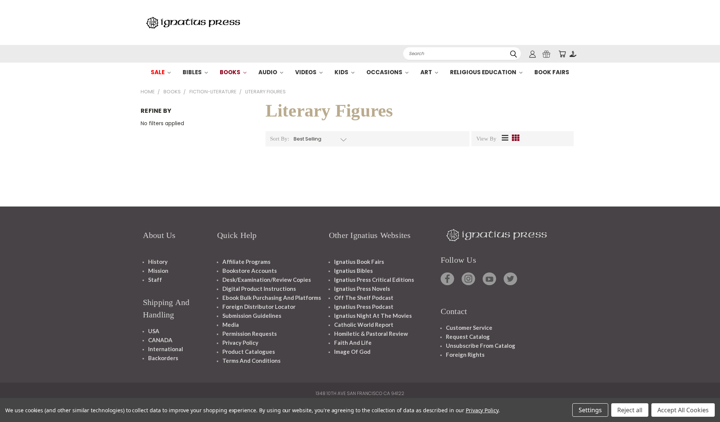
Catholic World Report (363, 324)
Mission (158, 270)
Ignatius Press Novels (362, 288)
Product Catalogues (248, 351)
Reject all (629, 410)
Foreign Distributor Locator (259, 306)
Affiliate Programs (246, 261)
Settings (590, 410)
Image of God (352, 351)
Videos (306, 72)
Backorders (163, 358)
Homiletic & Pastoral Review (371, 333)
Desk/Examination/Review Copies (266, 279)
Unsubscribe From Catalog (480, 345)
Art (426, 72)
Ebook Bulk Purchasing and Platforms (271, 297)
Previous (700, 398)
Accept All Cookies (683, 410)
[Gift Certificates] (546, 53)
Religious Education (484, 72)
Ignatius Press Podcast (363, 306)
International (165, 349)
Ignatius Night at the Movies (373, 315)
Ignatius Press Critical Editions (374, 279)
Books (231, 72)
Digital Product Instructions (259, 288)
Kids (342, 72)
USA (153, 331)
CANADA (160, 340)
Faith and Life (353, 342)
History (158, 261)
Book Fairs (551, 72)
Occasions (385, 72)
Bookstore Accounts (249, 270)
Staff (155, 279)
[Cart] (562, 53)
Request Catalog (468, 336)
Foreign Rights (465, 354)
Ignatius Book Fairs (359, 261)
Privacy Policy (240, 342)
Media (230, 324)
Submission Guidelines (251, 315)
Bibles (193, 72)
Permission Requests (249, 333)
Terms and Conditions (251, 360)
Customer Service (469, 327)
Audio (268, 72)
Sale (158, 72)
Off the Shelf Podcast (363, 297)
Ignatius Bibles (353, 270)
